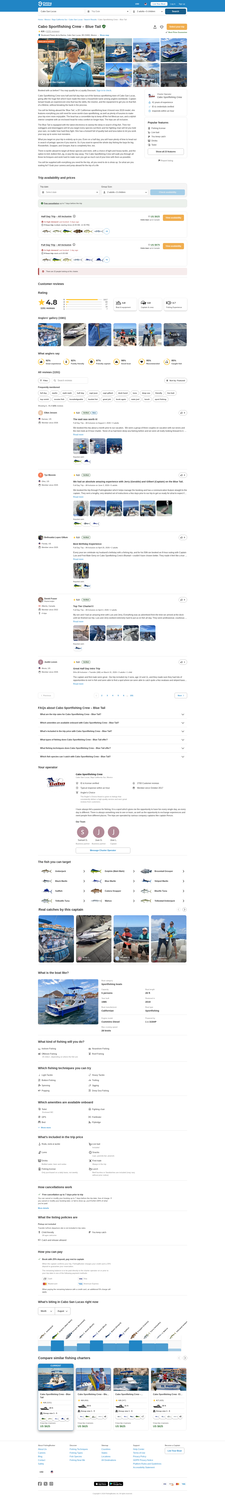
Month (43, 1311)
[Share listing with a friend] (155, 27)
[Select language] (145, 4)
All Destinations (108, 1460)
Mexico (47, 19)
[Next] (184, 909)
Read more (78, 434)
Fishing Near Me (77, 1460)
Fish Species (76, 1456)
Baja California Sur (59, 19)
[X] (45, 1484)
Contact (41, 1460)
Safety (41, 1464)
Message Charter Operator (103, 850)
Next (180, 695)
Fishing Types (76, 1453)
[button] (87, 90)
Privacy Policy (139, 1456)
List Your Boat (159, 4)
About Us (42, 1449)
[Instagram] (51, 1484)
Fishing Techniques (79, 1449)
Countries (105, 1449)
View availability (173, 218)
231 (131, 695)
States (104, 1453)
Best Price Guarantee (177, 32)
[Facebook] (40, 1484)
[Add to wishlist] (162, 27)
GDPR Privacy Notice (143, 1460)
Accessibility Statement (144, 1467)
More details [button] (43, 1208)
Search (175, 11)
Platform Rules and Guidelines (147, 1464)
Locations (105, 1456)
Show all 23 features (166, 152)
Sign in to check (103, 90)
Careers (41, 1453)
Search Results (90, 19)
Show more (46, 1128)
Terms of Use (139, 1453)
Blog (40, 1456)
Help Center (138, 1449)
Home (40, 19)
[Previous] (179, 909)
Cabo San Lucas (76, 19)
